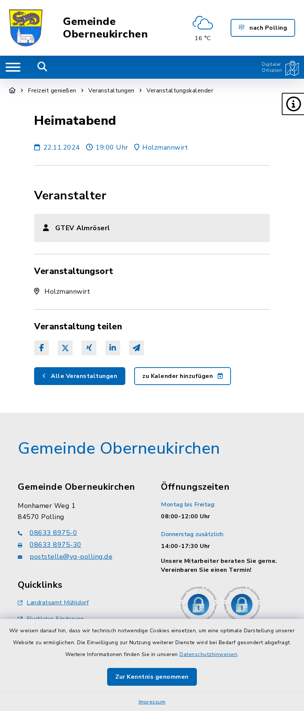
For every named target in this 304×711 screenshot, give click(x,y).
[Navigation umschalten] (13, 67)
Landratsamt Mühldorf (58, 603)
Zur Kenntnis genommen (152, 677)
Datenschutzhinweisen (208, 654)
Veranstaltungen (111, 91)
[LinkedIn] (112, 347)
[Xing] (89, 347)
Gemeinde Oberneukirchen (105, 28)
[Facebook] (41, 347)
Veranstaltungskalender (179, 91)
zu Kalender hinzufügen (178, 376)
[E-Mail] (136, 347)
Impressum (152, 701)
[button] (293, 104)
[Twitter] (65, 347)
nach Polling (267, 28)
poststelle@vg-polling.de (71, 556)
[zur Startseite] (26, 28)
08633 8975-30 (56, 544)
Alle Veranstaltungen (83, 376)
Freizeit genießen (52, 91)
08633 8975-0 (53, 532)
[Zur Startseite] (12, 90)
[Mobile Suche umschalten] (42, 67)
